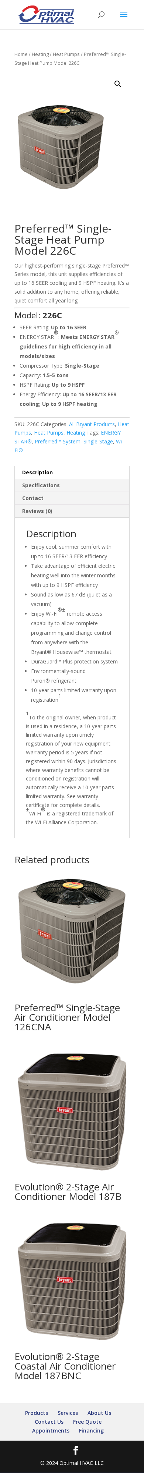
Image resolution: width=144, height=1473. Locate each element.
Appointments (50, 1430)
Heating (40, 54)
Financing (91, 1430)
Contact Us (49, 1421)
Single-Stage (98, 441)
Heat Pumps (66, 54)
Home (21, 54)
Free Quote (87, 1421)
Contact (33, 498)
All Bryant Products (92, 424)
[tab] (72, 472)
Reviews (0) (37, 510)
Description (37, 472)
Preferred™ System (57, 441)
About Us (99, 1412)
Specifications (41, 485)
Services (68, 1412)
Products (36, 1412)
